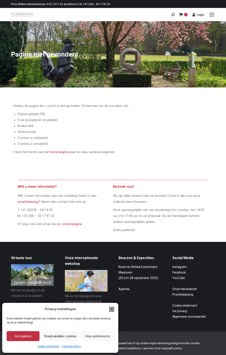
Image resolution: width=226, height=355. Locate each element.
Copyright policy (71, 346)
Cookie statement (48, 346)
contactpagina (71, 224)
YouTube (178, 278)
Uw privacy (179, 311)
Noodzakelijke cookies (60, 336)
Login (200, 14)
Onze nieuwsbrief (184, 289)
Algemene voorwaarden (189, 316)
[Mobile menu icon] (212, 14)
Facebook (179, 272)
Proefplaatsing (182, 294)
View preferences (97, 336)
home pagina (58, 152)
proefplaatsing (28, 202)
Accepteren (23, 336)
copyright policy (171, 348)
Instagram (179, 267)
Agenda (124, 289)
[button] (111, 309)
